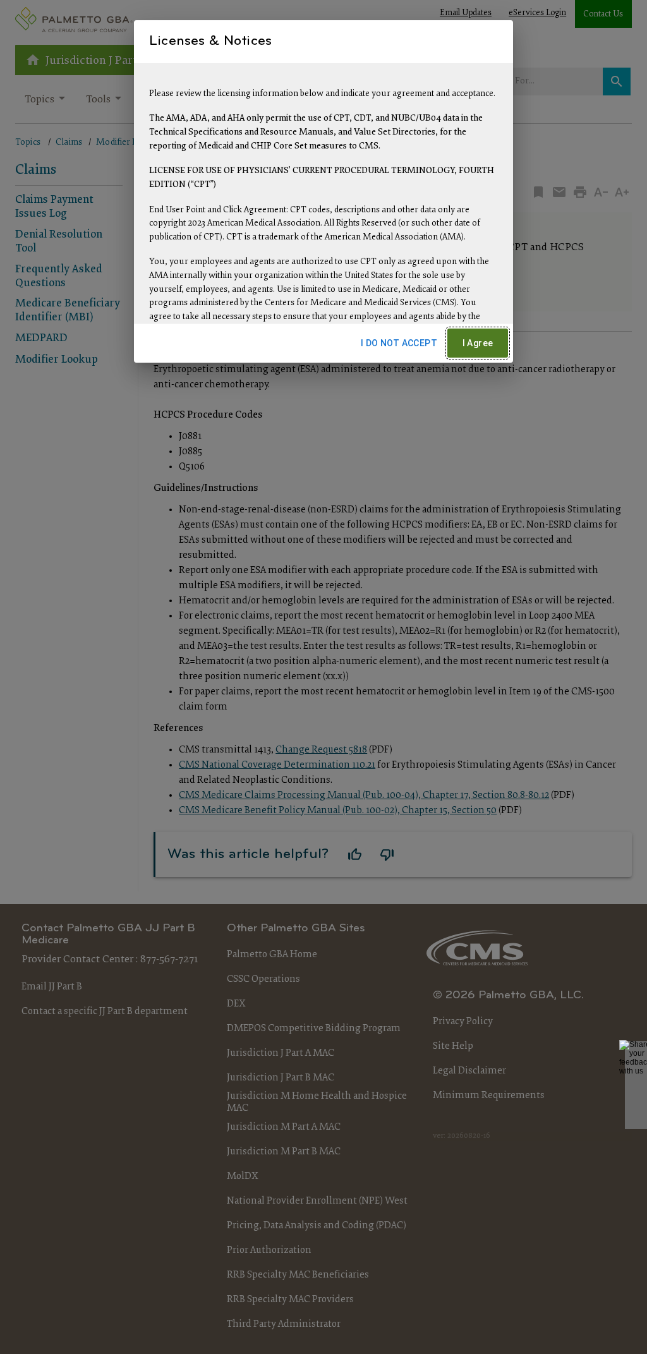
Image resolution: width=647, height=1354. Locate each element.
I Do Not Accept (399, 343)
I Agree (478, 343)
